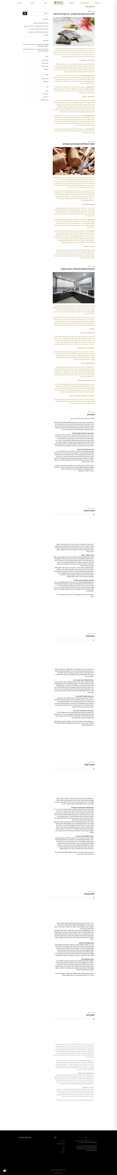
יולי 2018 (46, 69)
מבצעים (71, 3)
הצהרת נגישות (55, 1170)
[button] (55, 487)
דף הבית (97, 3)
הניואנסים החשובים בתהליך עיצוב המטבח (78, 268)
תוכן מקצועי (45, 81)
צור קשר (19, 3)
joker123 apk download (42, 44)
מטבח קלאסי (89, 893)
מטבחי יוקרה (89, 764)
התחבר (46, 91)
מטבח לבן (91, 1015)
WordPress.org (44, 99)
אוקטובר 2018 (45, 66)
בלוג (45, 3)
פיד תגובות (45, 97)
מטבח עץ (91, 414)
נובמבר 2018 (45, 63)
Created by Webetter (58, 1172)
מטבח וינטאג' (89, 510)
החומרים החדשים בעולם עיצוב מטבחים (79, 143)
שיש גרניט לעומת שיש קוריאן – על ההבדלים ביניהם (74, 13)
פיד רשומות (45, 94)
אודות (32, 3)
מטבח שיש (90, 636)
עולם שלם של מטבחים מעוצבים (40, 23)
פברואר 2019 (45, 60)
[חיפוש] (25, 13)
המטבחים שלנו (84, 3)
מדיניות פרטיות (62, 1170)
